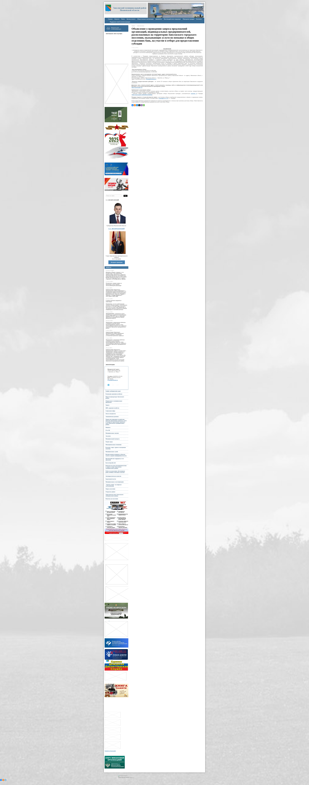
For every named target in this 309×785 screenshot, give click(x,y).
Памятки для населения (112, 498)
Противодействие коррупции (172, 19)
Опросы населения (110, 489)
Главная (110, 19)
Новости (116, 19)
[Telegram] (5, 780)
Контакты (199, 19)
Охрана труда (109, 441)
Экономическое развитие (112, 416)
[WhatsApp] (144, 105)
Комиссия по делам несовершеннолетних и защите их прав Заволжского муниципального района (116, 467)
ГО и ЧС (108, 430)
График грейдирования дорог (113, 391)
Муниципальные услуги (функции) (115, 482)
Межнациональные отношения (113, 444)
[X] (139, 105)
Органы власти (131, 19)
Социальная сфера (110, 411)
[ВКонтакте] (132, 105)
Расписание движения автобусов (114, 394)
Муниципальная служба (112, 451)
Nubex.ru (131, 777)
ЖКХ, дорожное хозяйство (112, 408)
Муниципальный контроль (112, 439)
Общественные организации (145, 19)
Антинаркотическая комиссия (113, 476)
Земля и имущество (111, 413)
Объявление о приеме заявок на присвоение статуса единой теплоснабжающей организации (114, 284)
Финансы (108, 427)
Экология (108, 436)
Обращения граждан (188, 19)
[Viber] (142, 105)
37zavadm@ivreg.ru (113, 380)
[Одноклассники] (135, 105)
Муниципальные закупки (112, 433)
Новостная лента (140, 25)
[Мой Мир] (137, 105)
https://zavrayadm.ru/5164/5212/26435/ (142, 94)
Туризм (107, 405)
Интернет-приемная (116, 262)
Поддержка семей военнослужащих (120, 22)
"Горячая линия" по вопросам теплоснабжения (114, 485)
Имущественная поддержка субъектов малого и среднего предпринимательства (116, 455)
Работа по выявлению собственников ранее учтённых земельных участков (115, 472)
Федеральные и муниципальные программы (114, 401)
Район (123, 19)
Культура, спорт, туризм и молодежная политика (116, 448)
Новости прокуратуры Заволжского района (115, 397)
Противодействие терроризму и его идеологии (115, 459)
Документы (159, 19)
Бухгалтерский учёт (111, 462)
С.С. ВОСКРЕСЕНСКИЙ (116, 229)
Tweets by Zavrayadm (110, 751)
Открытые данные (110, 491)
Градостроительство (111, 479)
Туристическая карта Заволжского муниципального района (114, 495)
